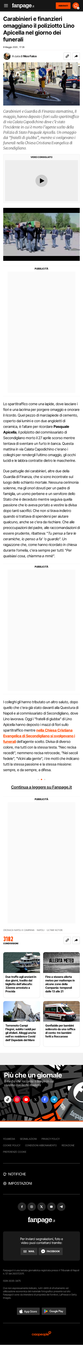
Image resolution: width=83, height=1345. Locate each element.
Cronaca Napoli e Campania (18, 930)
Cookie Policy (11, 1145)
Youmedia (9, 1138)
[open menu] (4, 5)
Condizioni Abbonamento (41, 1145)
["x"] (35, 1099)
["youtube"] (26, 1099)
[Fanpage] (41, 1220)
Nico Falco (30, 56)
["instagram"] (17, 1099)
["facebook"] (44, 1099)
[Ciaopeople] (41, 1334)
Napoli (40, 930)
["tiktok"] (7, 1099)
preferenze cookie (14, 1151)
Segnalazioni (28, 1138)
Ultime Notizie (55, 930)
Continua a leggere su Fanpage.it (41, 787)
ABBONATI (63, 5)
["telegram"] (54, 1099)
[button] (76, 56)
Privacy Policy (51, 1138)
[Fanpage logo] (23, 5)
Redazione (68, 1145)
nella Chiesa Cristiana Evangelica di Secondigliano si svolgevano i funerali (39, 736)
